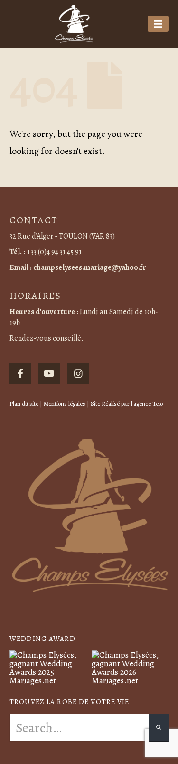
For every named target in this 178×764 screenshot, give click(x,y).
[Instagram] (78, 373)
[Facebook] (20, 373)
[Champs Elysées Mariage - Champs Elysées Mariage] (74, 24)
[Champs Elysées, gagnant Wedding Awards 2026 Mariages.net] (130, 666)
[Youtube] (49, 373)
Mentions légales (64, 404)
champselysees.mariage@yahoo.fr (89, 267)
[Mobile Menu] (158, 24)
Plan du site (23, 404)
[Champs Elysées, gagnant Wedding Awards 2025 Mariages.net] (48, 666)
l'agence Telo (147, 404)
